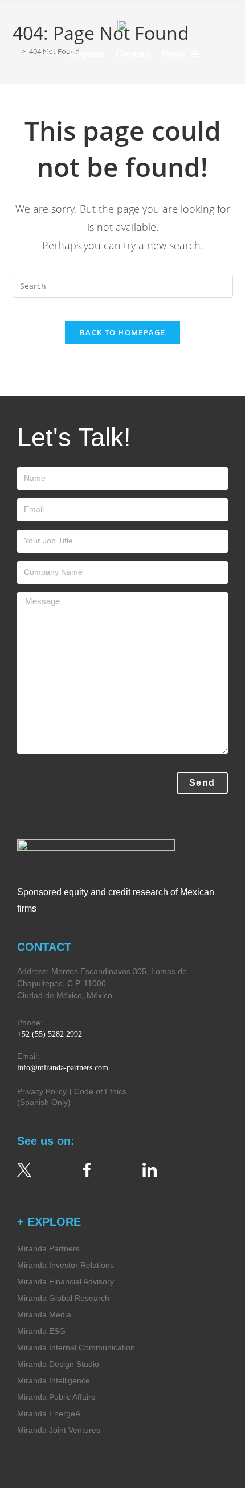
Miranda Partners (48, 1248)
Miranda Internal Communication (76, 1347)
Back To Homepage (122, 332)
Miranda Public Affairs (56, 1397)
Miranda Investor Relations (65, 1264)
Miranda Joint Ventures (58, 1430)
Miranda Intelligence (53, 1380)
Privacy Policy (42, 1091)
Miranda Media (44, 1314)
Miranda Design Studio (58, 1364)
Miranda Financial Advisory (65, 1281)
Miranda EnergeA (48, 1413)
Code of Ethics (100, 1091)
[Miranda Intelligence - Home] (122, 25)
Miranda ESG (41, 1331)
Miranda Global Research (63, 1297)
